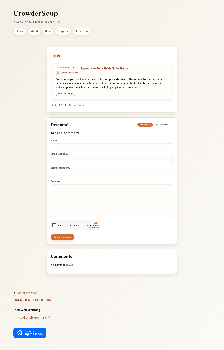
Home (19, 31)
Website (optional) (61, 167)
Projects (63, 31)
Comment (145, 125)
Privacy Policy (21, 299)
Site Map (38, 299)
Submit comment (63, 237)
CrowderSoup (35, 13)
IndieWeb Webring (32, 317)
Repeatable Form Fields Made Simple (104, 68)
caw (48, 299)
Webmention (163, 125)
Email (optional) (59, 153)
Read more (64, 93)
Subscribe (81, 31)
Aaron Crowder (27, 293)
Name (54, 140)
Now (48, 31)
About (34, 31)
